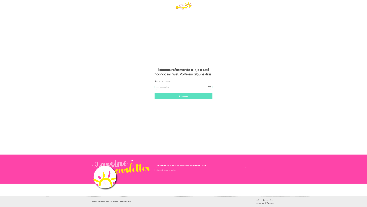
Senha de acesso (162, 81)
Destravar (183, 96)
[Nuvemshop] (264, 200)
